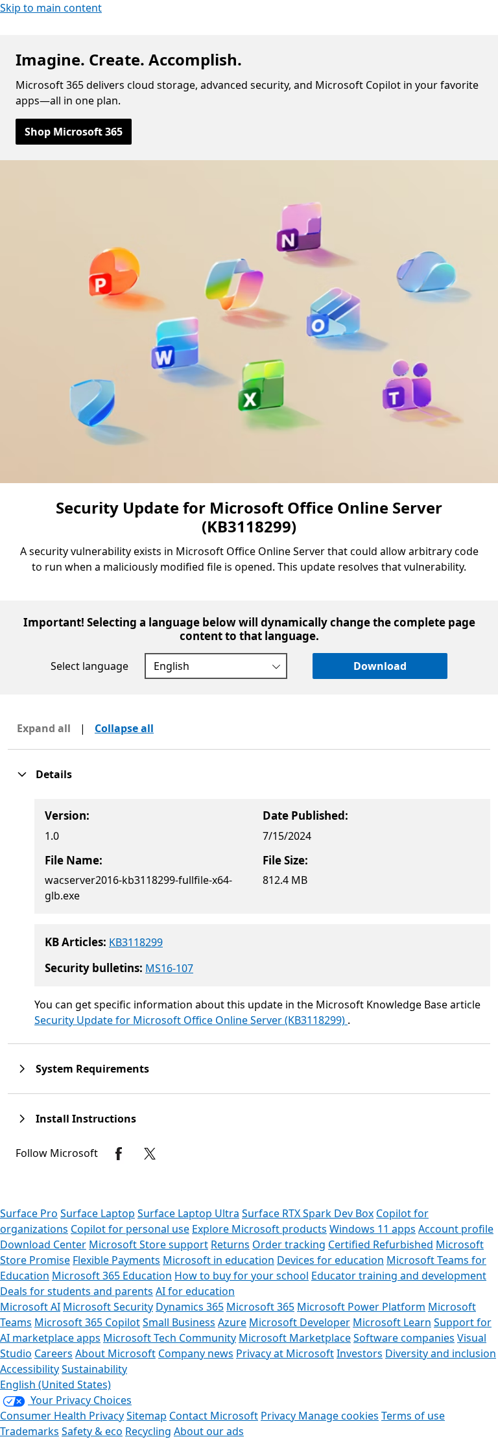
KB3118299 (136, 942)
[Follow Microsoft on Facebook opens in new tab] (118, 1153)
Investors (360, 1353)
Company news (195, 1353)
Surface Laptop (97, 1213)
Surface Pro (29, 1213)
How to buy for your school (241, 1275)
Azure (232, 1322)
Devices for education (330, 1260)
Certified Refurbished (380, 1244)
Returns (230, 1244)
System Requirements (92, 1069)
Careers (53, 1353)
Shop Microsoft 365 (74, 132)
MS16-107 (169, 968)
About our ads (209, 1431)
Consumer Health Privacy (62, 1416)
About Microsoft (115, 1353)
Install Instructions (86, 1119)
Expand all (44, 728)
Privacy (279, 1416)
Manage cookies (338, 1416)
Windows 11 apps (372, 1229)
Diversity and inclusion (440, 1353)
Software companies (404, 1338)
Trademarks (29, 1431)
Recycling (148, 1431)
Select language (89, 666)
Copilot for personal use (130, 1229)
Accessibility (29, 1369)
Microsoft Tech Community (169, 1338)
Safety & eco (92, 1431)
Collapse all (124, 728)
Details (54, 774)
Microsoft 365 (260, 1307)
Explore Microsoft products (259, 1229)
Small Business (179, 1322)
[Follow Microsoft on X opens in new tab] (149, 1153)
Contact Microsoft (213, 1416)
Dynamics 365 (190, 1307)
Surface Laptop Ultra (188, 1213)
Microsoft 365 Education (112, 1275)
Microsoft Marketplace (295, 1338)
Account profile (455, 1229)
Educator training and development (398, 1275)
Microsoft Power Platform (361, 1307)
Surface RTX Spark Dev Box (308, 1213)
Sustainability (94, 1369)
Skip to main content (51, 8)
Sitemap (146, 1416)
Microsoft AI (30, 1307)
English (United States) (55, 1384)
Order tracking (289, 1244)
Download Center (43, 1244)
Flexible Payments (116, 1260)
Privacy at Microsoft (285, 1353)
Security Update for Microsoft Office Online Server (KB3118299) (191, 1020)
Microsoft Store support (148, 1244)
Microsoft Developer (299, 1322)
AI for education (195, 1291)
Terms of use (413, 1416)
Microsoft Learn (392, 1322)
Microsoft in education (218, 1260)
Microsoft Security (108, 1307)
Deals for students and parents (76, 1291)
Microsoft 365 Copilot (87, 1322)
